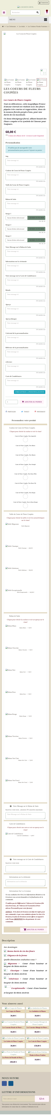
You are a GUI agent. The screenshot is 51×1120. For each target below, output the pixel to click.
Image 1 (8, 214)
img (7, 156)
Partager (11, 412)
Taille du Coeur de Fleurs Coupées (17, 185)
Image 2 (8, 225)
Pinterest (41, 412)
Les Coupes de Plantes (13, 1011)
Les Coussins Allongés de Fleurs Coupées (37, 1027)
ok (43, 1099)
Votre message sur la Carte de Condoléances (21, 276)
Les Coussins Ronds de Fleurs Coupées (13, 1027)
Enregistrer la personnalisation (29, 392)
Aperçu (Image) (11, 319)
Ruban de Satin (11, 199)
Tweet (26, 412)
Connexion (43, 3)
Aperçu (8, 304)
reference (9, 362)
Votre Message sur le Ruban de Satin (18, 247)
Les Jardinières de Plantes (37, 1011)
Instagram (10, 1083)
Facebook (4, 1083)
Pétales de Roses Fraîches (38, 1055)
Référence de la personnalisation (17, 347)
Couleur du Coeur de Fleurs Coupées (18, 170)
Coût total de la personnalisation (17, 333)
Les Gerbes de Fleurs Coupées (13, 1041)
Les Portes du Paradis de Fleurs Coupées (13, 1057)
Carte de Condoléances (13, 376)
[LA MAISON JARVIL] (25, 7)
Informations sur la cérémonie (16, 261)
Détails (8, 290)
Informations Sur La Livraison (20, 891)
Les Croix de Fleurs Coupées (38, 1041)
